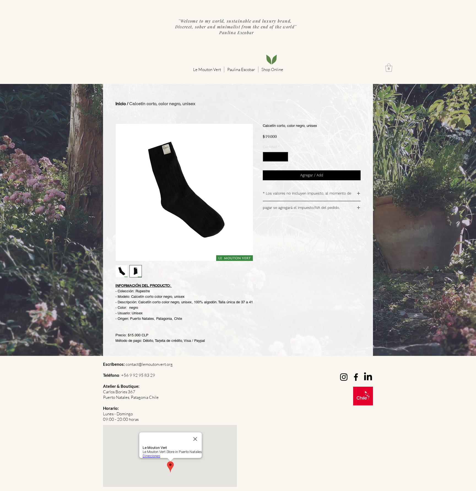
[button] (207, 69)
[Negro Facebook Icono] (356, 377)
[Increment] (284, 157)
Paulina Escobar (236, 32)
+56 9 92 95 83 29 (138, 375)
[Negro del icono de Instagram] (344, 377)
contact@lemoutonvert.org (149, 364)
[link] (388, 68)
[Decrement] (267, 157)
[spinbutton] (275, 157)
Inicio (120, 103)
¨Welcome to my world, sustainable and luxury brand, (235, 21)
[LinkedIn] (368, 377)
